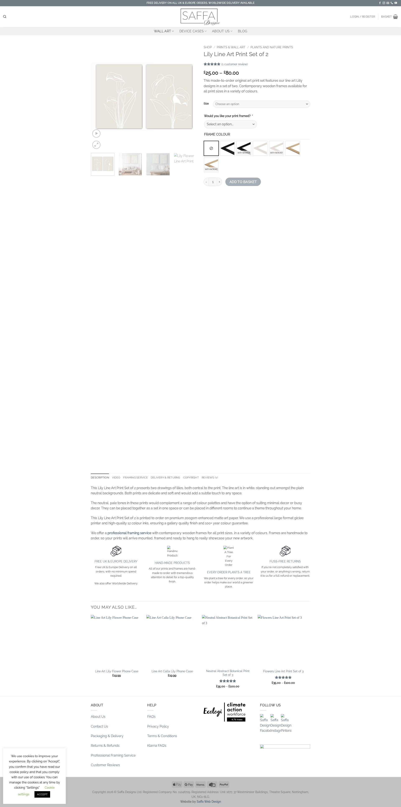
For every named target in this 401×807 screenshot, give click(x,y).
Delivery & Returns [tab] (165, 477)
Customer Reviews (105, 765)
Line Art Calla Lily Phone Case (172, 671)
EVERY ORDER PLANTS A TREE (229, 572)
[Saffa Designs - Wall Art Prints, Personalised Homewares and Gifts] (200, 17)
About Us (221, 31)
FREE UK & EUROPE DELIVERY (116, 561)
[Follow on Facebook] (380, 3)
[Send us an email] (388, 3)
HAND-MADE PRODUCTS (172, 563)
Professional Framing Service (113, 755)
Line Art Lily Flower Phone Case (116, 671)
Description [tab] (100, 477)
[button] (362, 16)
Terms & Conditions (162, 736)
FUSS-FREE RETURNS (285, 561)
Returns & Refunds (105, 746)
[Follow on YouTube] (396, 3)
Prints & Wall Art (231, 47)
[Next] (190, 96)
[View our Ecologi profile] (224, 712)
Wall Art (162, 31)
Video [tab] (116, 477)
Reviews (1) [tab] (210, 477)
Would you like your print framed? (228, 116)
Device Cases (191, 31)
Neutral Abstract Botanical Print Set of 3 (228, 673)
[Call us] (392, 3)
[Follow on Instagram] (384, 3)
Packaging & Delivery (107, 736)
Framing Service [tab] (135, 477)
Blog (242, 31)
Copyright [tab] (191, 477)
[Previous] (98, 96)
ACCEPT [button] (42, 794)
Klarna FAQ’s (156, 746)
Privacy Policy (158, 726)
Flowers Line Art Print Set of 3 (283, 671)
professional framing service (129, 533)
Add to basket (243, 182)
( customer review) (234, 64)
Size (206, 103)
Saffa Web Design (209, 801)
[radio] (211, 148)
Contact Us (99, 726)
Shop (208, 47)
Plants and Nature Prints (271, 47)
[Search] (4, 17)
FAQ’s (151, 717)
